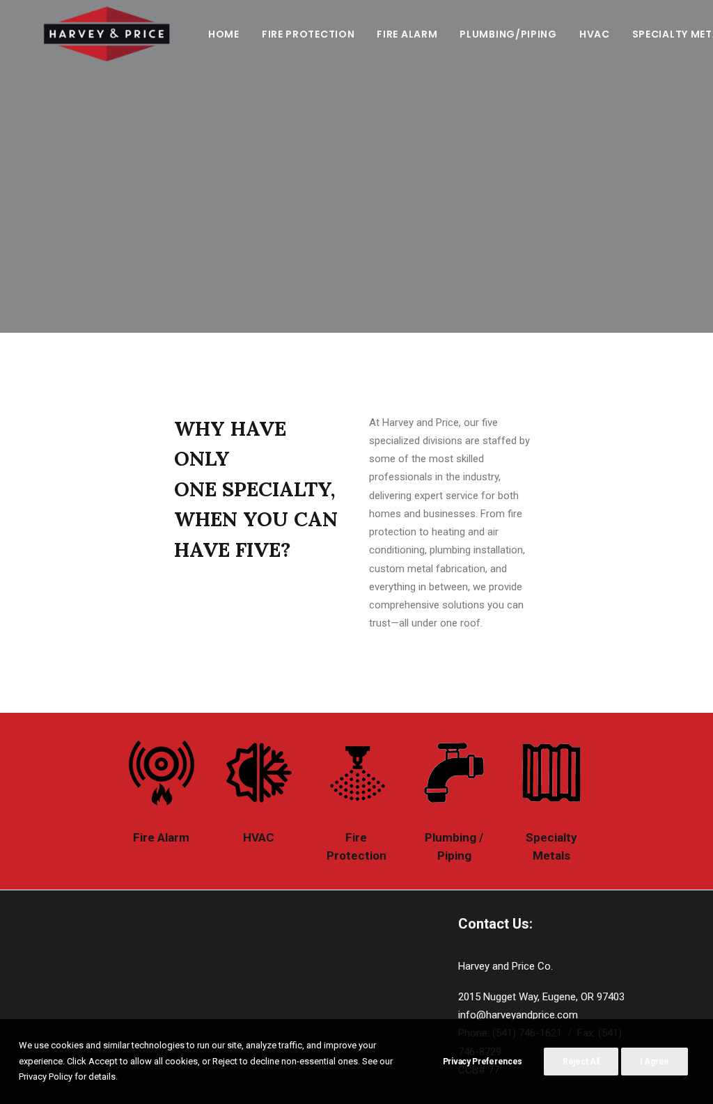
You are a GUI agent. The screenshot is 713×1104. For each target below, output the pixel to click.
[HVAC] (259, 772)
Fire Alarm (407, 34)
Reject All (581, 1061)
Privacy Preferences (482, 1061)
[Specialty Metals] (551, 772)
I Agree (654, 1061)
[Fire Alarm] (161, 772)
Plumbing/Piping (508, 34)
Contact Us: (495, 923)
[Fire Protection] (356, 772)
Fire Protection (308, 34)
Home (224, 34)
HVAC (594, 34)
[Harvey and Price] (105, 34)
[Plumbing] (454, 772)
